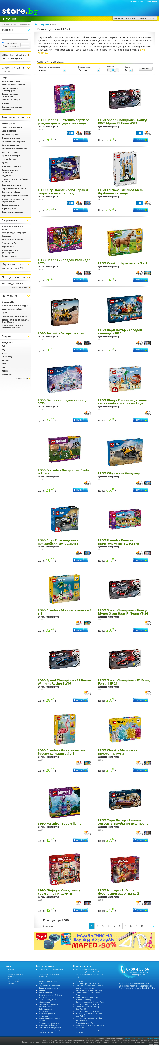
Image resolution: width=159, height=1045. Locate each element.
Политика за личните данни (148, 1038)
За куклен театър (10, 152)
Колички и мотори (11, 99)
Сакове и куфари (10, 256)
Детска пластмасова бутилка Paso (90, 1002)
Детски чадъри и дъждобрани (10, 251)
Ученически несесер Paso (86, 969)
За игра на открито (11, 81)
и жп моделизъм (47, 1010)
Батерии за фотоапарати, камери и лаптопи (49, 1031)
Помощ (11, 983)
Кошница (12, 976)
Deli (3, 346)
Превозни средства (11, 166)
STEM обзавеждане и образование (47, 1000)
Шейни (5, 103)
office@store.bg (147, 988)
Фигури (5, 163)
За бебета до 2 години (12, 283)
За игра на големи (11, 145)
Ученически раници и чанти (12, 227)
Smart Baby (7, 356)
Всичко (47, 1014)
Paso (4, 367)
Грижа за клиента (136, 2)
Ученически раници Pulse (14, 316)
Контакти (12, 972)
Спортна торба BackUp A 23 (87, 1011)
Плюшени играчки (11, 138)
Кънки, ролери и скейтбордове (10, 89)
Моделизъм (7, 175)
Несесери (6, 236)
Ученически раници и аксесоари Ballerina (12, 326)
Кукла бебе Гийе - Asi (84, 1023)
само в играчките (11, 46)
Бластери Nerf (9, 302)
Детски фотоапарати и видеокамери (13, 200)
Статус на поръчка (16, 979)
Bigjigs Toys (7, 342)
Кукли (5, 312)
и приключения (49, 1023)
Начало (11, 969)
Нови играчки (9, 123)
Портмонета (8, 246)
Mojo (4, 349)
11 (147, 926)
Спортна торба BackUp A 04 (87, 1004)
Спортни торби (9, 243)
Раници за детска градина (14, 232)
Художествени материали (49, 986)
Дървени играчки (10, 134)
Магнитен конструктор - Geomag (89, 986)
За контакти (152, 2)
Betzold (5, 371)
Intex (4, 353)
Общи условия (129, 1038)
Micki (4, 363)
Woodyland (7, 374)
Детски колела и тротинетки (10, 95)
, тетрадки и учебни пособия (48, 1005)
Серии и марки (9, 131)
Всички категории (20, 287)
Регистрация (13, 981)
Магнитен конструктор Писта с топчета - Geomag (89, 998)
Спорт (4, 77)
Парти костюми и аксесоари (15, 195)
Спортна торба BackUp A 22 (87, 972)
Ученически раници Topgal (15, 305)
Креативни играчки (11, 185)
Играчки (9, 19)
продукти (48, 988)
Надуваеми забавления (13, 84)
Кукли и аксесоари (11, 155)
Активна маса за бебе (12, 309)
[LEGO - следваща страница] (153, 926)
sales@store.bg (145, 986)
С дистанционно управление (10, 171)
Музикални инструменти (14, 148)
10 (142, 926)
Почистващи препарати (49, 979)
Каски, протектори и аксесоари (12, 108)
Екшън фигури (9, 159)
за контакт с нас (141, 983)
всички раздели (10, 43)
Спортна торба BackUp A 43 (87, 983)
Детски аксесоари (10, 205)
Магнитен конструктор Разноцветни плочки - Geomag (89, 989)
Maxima (5, 360)
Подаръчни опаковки (12, 212)
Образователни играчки (14, 188)
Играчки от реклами (12, 127)
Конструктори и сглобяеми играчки (15, 180)
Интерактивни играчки (13, 141)
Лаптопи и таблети (11, 192)
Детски (45, 993)
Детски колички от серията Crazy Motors (15, 320)
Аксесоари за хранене (12, 239)
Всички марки (21, 378)
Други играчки (9, 208)
